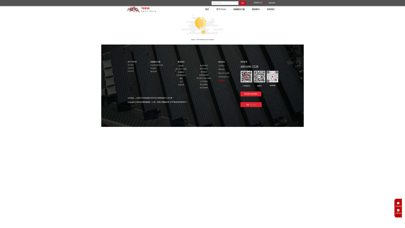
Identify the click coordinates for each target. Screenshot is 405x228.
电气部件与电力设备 (204, 78)
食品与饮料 (204, 65)
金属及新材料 (204, 75)
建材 (181, 78)
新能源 (181, 66)
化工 (181, 82)
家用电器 (204, 72)
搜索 (242, 3)
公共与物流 (204, 81)
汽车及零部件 (181, 75)
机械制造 (181, 72)
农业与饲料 (204, 88)
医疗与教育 (204, 85)
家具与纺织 (204, 69)
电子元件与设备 (181, 69)
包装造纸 (181, 85)
